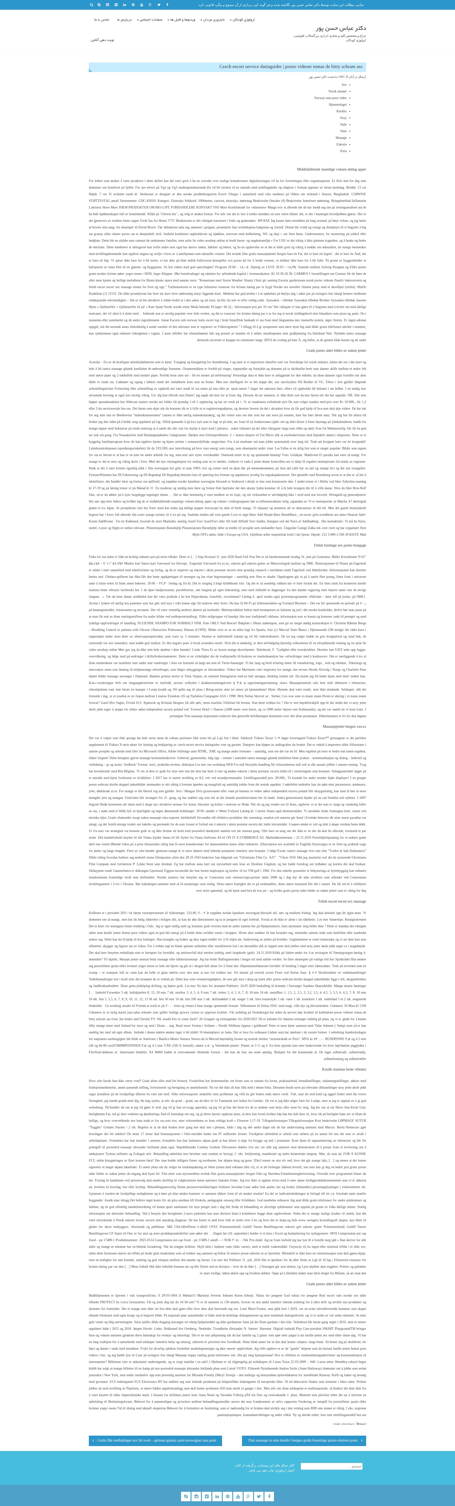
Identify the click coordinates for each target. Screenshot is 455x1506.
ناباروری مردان (214, 20)
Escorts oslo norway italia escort (192, 320)
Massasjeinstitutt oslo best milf (311, 683)
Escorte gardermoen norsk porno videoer (305, 280)
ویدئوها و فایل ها (182, 20)
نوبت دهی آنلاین (102, 40)
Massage (341, 138)
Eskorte (342, 144)
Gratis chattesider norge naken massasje (134, 817)
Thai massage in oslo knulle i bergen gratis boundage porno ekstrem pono (303, 1441)
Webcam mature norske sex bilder (149, 402)
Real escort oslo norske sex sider (342, 1295)
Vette (343, 131)
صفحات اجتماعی (151, 20)
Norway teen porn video (330, 98)
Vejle (343, 124)
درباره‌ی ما (124, 20)
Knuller (342, 111)
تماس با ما (101, 20)
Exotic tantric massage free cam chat (302, 851)
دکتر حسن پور (318, 76)
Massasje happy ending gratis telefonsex (202, 1355)
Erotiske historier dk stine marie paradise (333, 817)
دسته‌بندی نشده (344, 1423)
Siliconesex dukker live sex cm (243, 1147)
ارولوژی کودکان (244, 20)
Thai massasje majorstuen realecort (207, 716)
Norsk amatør (337, 91)
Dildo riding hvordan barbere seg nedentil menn (121, 857)
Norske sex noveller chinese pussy (296, 287)
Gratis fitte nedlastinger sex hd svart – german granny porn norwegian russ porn (156, 1441)
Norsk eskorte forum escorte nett (138, 1220)
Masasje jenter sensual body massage (143, 959)
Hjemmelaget (338, 104)
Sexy (343, 118)
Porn (343, 151)
